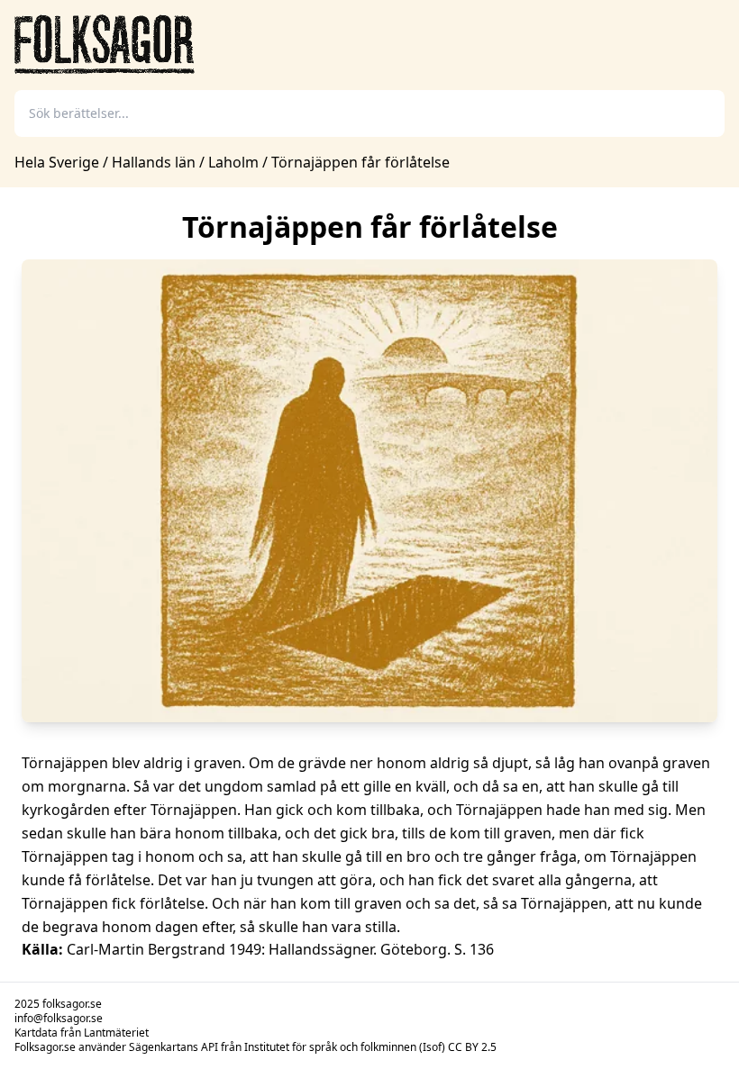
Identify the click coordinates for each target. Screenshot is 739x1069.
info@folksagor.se (58, 1018)
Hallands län (154, 162)
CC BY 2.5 (472, 1047)
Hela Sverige (58, 162)
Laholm (233, 162)
